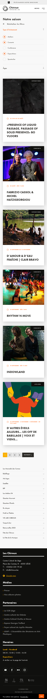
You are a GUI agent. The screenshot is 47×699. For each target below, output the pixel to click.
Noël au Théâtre (8, 513)
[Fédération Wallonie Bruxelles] (21, 680)
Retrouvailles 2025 (9, 528)
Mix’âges (6, 478)
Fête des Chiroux (8, 533)
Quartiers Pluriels (8, 503)
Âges (5, 68)
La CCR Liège (9, 610)
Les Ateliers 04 (8, 493)
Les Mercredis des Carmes (11, 469)
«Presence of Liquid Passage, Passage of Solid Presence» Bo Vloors (22, 130)
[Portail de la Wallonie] (6, 680)
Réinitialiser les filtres (15, 24)
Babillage (6, 473)
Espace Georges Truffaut (14, 623)
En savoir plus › (24, 697)
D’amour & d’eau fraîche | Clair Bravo (23, 258)
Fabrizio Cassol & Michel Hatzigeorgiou (20, 196)
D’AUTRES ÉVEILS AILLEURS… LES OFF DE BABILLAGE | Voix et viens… (22, 433)
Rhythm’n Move (19, 316)
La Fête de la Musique (10, 538)
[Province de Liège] (29, 680)
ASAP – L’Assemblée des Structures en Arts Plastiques (21, 632)
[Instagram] (24, 670)
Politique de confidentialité (23, 692)
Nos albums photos (12, 594)
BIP (4, 488)
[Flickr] (18, 670)
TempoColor (7, 523)
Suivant (28, 454)
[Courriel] (5, 670)
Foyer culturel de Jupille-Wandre (18, 627)
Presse (7, 590)
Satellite (5, 483)
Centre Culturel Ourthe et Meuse (17, 619)
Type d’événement (10, 29)
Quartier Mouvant (9, 498)
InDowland (16, 372)
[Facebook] (11, 670)
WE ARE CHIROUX (9, 518)
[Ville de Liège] (14, 680)
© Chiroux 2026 (23, 689)
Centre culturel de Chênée (15, 615)
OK (41, 696)
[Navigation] (43, 8)
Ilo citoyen (6, 508)
